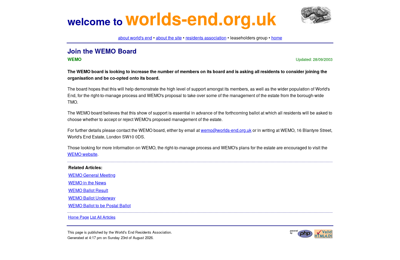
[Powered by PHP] (301, 236)
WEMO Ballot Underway (91, 198)
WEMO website (82, 154)
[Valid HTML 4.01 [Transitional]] (323, 236)
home (276, 38)
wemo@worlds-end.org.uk (226, 130)
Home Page (78, 217)
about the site (169, 38)
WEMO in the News (87, 182)
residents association (206, 38)
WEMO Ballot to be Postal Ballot (99, 205)
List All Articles (102, 217)
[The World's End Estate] (316, 20)
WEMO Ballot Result (88, 190)
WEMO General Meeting (91, 175)
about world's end (135, 38)
